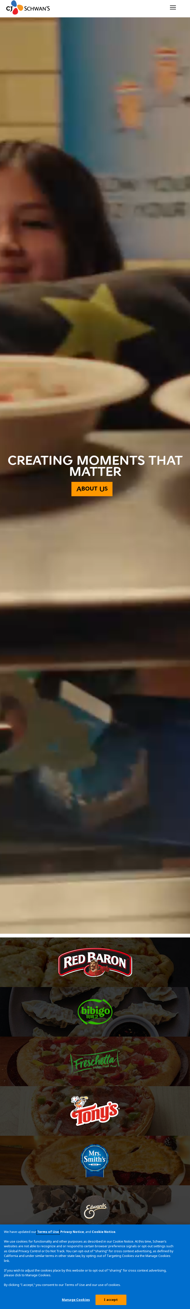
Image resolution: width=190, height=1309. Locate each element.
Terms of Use (48, 1231)
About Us (92, 489)
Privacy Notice (72, 1231)
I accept (111, 1299)
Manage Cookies (76, 1299)
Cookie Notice (103, 1231)
